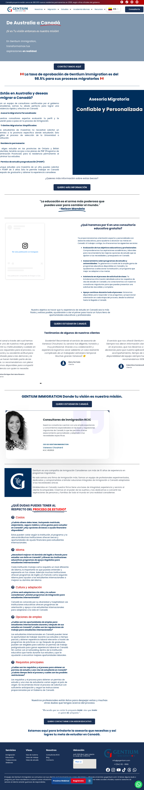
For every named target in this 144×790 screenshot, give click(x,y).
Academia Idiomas (81, 9)
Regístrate (78, 781)
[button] (39, 383)
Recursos (99, 9)
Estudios (64, 9)
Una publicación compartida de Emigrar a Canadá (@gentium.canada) (33, 276)
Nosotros (39, 9)
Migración (52, 9)
